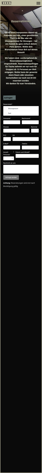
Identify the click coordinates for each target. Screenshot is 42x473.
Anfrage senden (11, 177)
